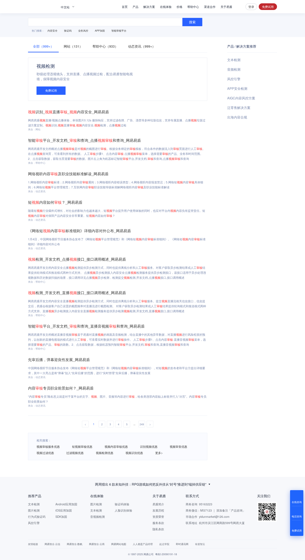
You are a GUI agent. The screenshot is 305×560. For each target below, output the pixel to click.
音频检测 (233, 69)
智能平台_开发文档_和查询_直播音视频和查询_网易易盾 (86, 326)
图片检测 (34, 510)
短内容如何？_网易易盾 (55, 202)
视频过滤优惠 (45, 453)
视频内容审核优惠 (116, 446)
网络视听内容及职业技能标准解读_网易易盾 (68, 173)
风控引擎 (233, 78)
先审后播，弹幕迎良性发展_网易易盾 (59, 359)
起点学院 (164, 544)
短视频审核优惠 (82, 446)
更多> (159, 453)
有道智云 (200, 544)
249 (142, 424)
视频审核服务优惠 (48, 446)
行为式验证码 (36, 516)
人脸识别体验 (123, 510)
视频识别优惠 (134, 453)
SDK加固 (61, 516)
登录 (251, 7)
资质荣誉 (158, 516)
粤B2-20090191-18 (166, 554)
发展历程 (158, 510)
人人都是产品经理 (143, 544)
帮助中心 (193, 7)
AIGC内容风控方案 (241, 98)
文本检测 (233, 59)
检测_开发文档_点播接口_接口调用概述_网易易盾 (77, 259)
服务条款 (158, 523)
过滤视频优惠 (75, 453)
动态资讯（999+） (141, 46)
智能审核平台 (118, 30)
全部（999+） (43, 46)
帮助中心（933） (105, 46)
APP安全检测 (237, 88)
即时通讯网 (182, 544)
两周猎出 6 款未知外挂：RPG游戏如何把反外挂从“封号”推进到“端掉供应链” (150, 484)
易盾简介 (158, 504)
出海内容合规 (237, 117)
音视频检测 (97, 516)
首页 (125, 7)
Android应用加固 (66, 504)
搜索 (238, 6)
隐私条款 (158, 529)
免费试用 (268, 7)
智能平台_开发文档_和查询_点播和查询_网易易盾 (84, 140)
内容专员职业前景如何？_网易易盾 (61, 388)
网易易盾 (42, 6)
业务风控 (83, 30)
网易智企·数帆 (74, 544)
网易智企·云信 (52, 544)
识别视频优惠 (148, 446)
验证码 (68, 30)
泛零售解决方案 (238, 107)
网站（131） (73, 46)
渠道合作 (210, 7)
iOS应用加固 (63, 510)
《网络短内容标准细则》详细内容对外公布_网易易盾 (79, 230)
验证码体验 (122, 504)
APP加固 (100, 30)
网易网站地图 (118, 544)
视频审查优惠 (178, 446)
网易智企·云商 (97, 544)
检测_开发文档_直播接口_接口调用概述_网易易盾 (77, 292)
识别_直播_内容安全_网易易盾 (68, 111)
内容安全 (52, 30)
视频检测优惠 (104, 453)
